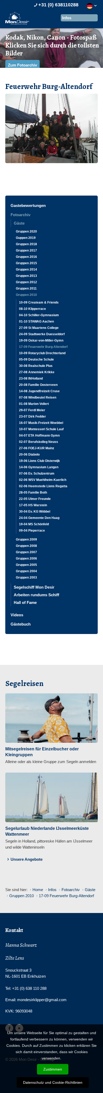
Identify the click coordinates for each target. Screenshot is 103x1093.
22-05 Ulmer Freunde (35, 499)
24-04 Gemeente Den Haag (39, 518)
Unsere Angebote (27, 859)
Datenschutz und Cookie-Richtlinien (52, 1082)
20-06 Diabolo (29, 454)
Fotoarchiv (20, 214)
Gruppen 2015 (26, 263)
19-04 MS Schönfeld (34, 524)
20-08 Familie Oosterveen (38, 385)
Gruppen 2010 (26, 295)
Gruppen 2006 (26, 558)
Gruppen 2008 (26, 546)
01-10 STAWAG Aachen (36, 321)
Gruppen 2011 (26, 288)
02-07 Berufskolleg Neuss (38, 442)
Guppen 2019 (26, 238)
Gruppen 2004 (26, 571)
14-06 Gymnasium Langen (38, 467)
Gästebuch (21, 624)
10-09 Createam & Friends (39, 302)
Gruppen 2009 (26, 539)
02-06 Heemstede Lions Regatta (43, 486)
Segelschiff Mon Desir (34, 587)
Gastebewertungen (28, 205)
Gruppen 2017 (26, 250)
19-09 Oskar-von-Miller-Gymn (41, 340)
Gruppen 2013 (26, 276)
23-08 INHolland (31, 378)
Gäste (19, 223)
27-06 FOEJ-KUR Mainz (36, 448)
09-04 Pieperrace (32, 530)
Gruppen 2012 (26, 282)
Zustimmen (52, 1069)
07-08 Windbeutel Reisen (37, 397)
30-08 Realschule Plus (36, 366)
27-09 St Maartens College (39, 328)
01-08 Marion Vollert (34, 404)
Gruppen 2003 (26, 577)
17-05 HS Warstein (33, 505)
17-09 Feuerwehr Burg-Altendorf (43, 347)
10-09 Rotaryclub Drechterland (42, 353)
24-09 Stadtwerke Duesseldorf (42, 334)
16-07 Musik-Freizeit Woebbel (41, 423)
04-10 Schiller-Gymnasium (39, 315)
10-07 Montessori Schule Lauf (41, 429)
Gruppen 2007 (26, 552)
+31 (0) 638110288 (58, 4)
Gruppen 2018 (26, 244)
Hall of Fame (25, 602)
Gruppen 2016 (26, 257)
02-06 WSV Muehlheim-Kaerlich (42, 480)
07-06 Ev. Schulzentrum (36, 473)
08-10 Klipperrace (32, 309)
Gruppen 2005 (26, 565)
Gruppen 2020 (26, 231)
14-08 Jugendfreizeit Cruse (39, 391)
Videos (17, 615)
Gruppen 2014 (26, 269)
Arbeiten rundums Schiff (36, 595)
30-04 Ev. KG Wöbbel (34, 511)
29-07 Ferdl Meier (32, 410)
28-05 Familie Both (33, 492)
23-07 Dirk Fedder (32, 416)
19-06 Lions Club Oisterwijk (39, 461)
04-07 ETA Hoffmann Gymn (39, 435)
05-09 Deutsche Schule (36, 359)
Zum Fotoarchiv (22, 65)
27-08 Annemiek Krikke (36, 372)
